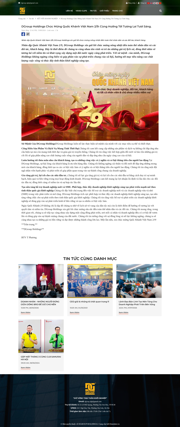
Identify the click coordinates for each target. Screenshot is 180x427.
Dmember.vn (114, 424)
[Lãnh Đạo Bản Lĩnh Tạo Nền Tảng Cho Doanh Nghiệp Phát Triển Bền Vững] (139, 281)
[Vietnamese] (148, 3)
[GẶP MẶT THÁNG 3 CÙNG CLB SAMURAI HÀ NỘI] (41, 336)
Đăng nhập (131, 3)
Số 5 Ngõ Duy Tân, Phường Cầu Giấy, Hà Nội (90, 408)
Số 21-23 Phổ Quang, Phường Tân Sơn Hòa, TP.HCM (90, 405)
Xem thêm (25, 312)
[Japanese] (157, 3)
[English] (151, 3)
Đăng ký (143, 3)
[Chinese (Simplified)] (160, 3)
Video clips (81, 11)
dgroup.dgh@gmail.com (29, 3)
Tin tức (93, 11)
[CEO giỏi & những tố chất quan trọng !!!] (90, 281)
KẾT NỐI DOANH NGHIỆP (47, 19)
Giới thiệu (104, 11)
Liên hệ (69, 11)
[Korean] (154, 3)
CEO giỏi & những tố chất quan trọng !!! (89, 301)
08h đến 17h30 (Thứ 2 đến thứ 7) (90, 411)
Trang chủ (117, 11)
